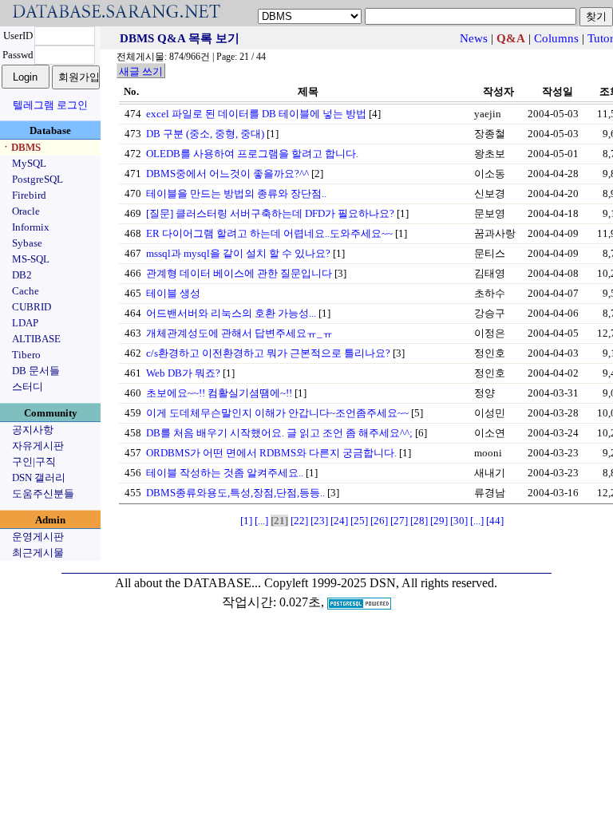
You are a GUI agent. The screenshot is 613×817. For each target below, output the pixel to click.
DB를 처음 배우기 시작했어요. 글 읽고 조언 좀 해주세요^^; (279, 433)
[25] (359, 521)
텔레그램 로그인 (50, 105)
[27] (399, 521)
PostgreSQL (37, 179)
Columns (556, 38)
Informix (30, 227)
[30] (459, 521)
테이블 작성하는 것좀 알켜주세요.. (224, 473)
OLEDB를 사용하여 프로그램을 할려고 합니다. (252, 154)
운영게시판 (38, 537)
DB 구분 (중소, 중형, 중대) (205, 134)
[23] (319, 521)
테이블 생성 (173, 293)
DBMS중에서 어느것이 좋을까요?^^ (227, 174)
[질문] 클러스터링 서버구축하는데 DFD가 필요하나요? (270, 213)
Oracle (26, 211)
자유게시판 (38, 446)
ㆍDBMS (21, 147)
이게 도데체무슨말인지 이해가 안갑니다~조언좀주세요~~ (277, 413)
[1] (246, 521)
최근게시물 (38, 552)
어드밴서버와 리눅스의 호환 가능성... (231, 313)
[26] (379, 521)
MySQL (29, 163)
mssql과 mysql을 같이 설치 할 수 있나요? (238, 253)
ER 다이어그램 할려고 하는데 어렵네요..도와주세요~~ (269, 233)
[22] (299, 521)
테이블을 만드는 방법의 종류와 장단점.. (236, 193)
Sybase (27, 243)
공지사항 (32, 430)
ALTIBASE (36, 339)
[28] (419, 521)
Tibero (26, 355)
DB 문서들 (36, 371)
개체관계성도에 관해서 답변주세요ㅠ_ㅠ (239, 333)
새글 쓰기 (141, 71)
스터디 (27, 387)
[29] (439, 521)
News (474, 38)
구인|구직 (34, 462)
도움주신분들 (43, 493)
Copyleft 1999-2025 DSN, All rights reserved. (380, 583)
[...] (261, 521)
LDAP (25, 323)
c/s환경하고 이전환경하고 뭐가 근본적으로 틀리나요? (268, 353)
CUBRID (31, 307)
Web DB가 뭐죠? (183, 373)
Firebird (29, 195)
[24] (339, 521)
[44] (495, 521)
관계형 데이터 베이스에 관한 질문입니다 (239, 273)
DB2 (22, 275)
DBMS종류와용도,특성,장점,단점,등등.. (235, 493)
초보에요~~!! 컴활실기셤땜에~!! (219, 393)
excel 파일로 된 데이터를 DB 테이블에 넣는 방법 (256, 114)
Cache (25, 291)
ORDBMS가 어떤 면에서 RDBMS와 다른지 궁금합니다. (271, 453)
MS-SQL (30, 259)
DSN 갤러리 (38, 477)
